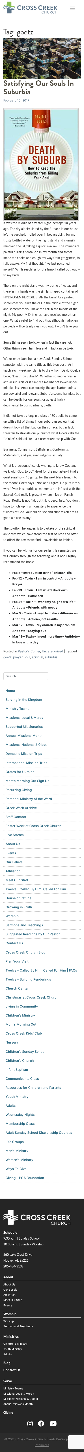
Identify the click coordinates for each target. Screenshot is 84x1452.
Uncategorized (52, 651)
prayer (17, 657)
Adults (11, 1105)
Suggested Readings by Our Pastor (33, 934)
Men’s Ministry (17, 1151)
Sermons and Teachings (24, 925)
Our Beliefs (14, 862)
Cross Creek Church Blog (25, 952)
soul (27, 657)
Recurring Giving (19, 790)
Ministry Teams (17, 708)
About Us (13, 844)
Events (11, 853)
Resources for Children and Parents (33, 1087)
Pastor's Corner (29, 651)
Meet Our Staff (17, 880)
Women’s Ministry (19, 1160)
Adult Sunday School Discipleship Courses (39, 1132)
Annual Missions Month (24, 735)
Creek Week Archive (21, 808)
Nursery (12, 1042)
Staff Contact (16, 817)
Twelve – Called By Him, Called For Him (36, 889)
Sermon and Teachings (18, 1326)
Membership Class (20, 1123)
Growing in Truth (19, 907)
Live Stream (15, 835)
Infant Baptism (17, 1069)
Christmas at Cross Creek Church (32, 997)
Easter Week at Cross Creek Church (33, 826)
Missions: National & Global (27, 744)
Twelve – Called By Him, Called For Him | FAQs (41, 970)
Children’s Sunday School (25, 1051)
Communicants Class (22, 1078)
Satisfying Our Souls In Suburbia (38, 87)
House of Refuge (18, 898)
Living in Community (22, 1006)
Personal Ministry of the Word (29, 799)
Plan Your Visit (17, 961)
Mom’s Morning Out (21, 1024)
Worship (12, 916)
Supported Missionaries (24, 726)
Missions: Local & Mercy (24, 717)
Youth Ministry (17, 1096)
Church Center (17, 988)
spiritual (37, 657)
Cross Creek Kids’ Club (24, 1033)
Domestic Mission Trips (24, 753)
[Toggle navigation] (72, 8)
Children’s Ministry (20, 1015)
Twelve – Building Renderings (28, 979)
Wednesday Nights (20, 1114)
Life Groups (15, 1142)
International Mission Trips (26, 763)
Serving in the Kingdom (24, 699)
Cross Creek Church (31, 1439)
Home (10, 690)
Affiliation (13, 871)
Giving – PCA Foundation (25, 1178)
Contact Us (14, 943)
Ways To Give (16, 1169)
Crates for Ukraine (20, 772)
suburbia (51, 657)
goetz (7, 657)
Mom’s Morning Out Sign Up (28, 781)
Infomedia (42, 1445)
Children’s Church (20, 1060)
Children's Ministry (15, 1343)
